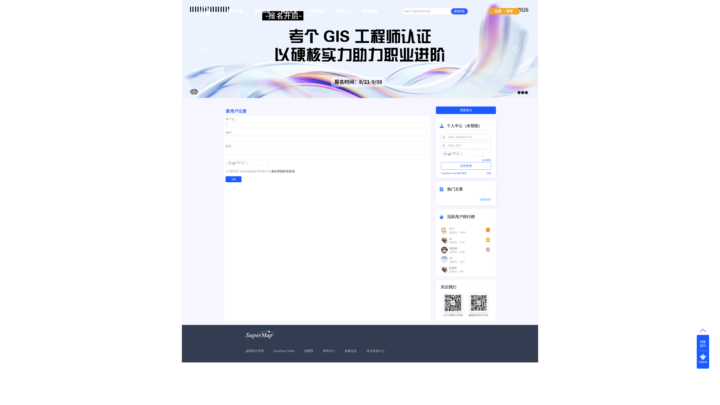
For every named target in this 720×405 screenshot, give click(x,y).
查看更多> (486, 199)
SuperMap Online (284, 350)
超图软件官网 (255, 350)
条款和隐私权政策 (283, 171)
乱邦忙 (453, 267)
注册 (498, 11)
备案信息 (351, 350)
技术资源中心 (376, 350)
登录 (509, 11)
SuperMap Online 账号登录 (454, 173)
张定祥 (453, 248)
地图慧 (308, 350)
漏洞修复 (370, 11)
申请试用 (316, 11)
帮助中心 (329, 350)
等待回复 (262, 11)
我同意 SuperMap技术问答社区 (262, 171)
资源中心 (343, 11)
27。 (452, 258)
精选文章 (289, 11)
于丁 (451, 228)
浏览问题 (235, 11)
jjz (450, 238)
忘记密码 (486, 160)
